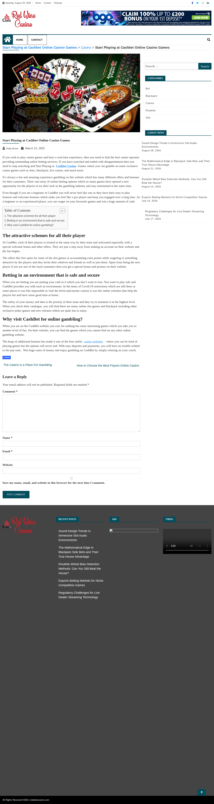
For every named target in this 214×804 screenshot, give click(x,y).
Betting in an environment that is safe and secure (36, 220)
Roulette (151, 110)
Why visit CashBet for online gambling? (30, 224)
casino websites (93, 341)
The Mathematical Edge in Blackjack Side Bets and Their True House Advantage (78, 552)
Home (38, 3)
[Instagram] (203, 3)
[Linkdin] (208, 3)
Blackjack (151, 95)
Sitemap (58, 3)
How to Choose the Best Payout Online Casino (108, 365)
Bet (148, 88)
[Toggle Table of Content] (61, 211)
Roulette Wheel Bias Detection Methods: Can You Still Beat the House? (80, 568)
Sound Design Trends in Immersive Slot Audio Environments (75, 535)
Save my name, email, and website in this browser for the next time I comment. (54, 482)
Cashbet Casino (66, 166)
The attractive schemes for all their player (31, 215)
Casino (6, 357)
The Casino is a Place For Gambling (28, 365)
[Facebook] (193, 3)
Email (8, 451)
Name (7, 437)
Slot (148, 117)
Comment (10, 391)
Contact (47, 3)
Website (8, 465)
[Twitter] (197, 3)
